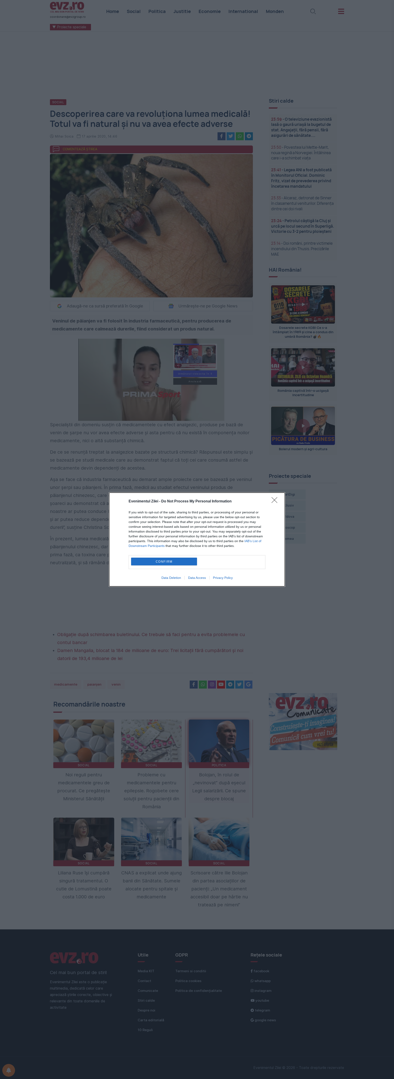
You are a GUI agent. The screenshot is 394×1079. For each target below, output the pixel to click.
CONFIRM (164, 561)
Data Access (197, 578)
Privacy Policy (223, 578)
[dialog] (197, 539)
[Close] (276, 501)
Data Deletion (171, 578)
